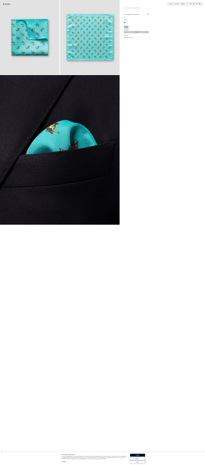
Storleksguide (126, 29)
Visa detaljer (63, 461)
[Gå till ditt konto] (193, 3)
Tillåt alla (137, 455)
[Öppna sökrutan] (190, 3)
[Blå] (125, 22)
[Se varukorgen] (199, 3)
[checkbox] (147, 15)
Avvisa (137, 462)
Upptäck (182, 3)
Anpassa (137, 458)
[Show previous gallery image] (2, 451)
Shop (171, 3)
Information (126, 35)
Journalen (177, 3)
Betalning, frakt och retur (128, 37)
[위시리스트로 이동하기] (196, 3)
